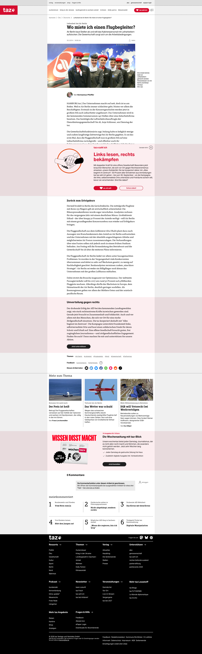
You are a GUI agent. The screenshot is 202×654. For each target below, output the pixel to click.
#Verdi (107, 356)
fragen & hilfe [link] (76, 3)
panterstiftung (135, 563)
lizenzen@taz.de (64, 640)
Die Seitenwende (109, 557)
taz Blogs (133, 588)
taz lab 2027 (107, 601)
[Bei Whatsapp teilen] (106, 368)
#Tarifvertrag (127, 356)
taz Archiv (133, 598)
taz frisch (79, 591)
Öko (59, 17)
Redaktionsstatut (118, 637)
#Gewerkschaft (116, 356)
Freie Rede (53, 601)
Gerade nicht (143, 148)
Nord (51, 570)
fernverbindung (55, 591)
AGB (133, 640)
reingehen (53, 604)
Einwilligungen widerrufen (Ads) (115, 644)
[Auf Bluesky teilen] (96, 368)
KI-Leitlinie (148, 637)
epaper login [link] (147, 3)
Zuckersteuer (81, 550)
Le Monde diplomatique (138, 594)
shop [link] (68, 3)
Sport (51, 563)
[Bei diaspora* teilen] (110, 368)
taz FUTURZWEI (135, 591)
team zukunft (81, 587)
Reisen (51, 618)
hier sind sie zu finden (91, 488)
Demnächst (107, 587)
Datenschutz (116, 640)
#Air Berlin (78, 356)
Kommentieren (81, 363)
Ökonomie (66, 17)
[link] (54, 10)
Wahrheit (52, 574)
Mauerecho (53, 597)
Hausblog (106, 553)
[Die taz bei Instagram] (151, 539)
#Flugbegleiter (98, 356)
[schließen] (151, 147)
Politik (51, 550)
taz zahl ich (133, 557)
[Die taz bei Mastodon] (141, 539)
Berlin (51, 567)
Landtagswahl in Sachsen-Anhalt (86, 558)
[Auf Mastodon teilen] (91, 368)
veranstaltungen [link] (60, 3)
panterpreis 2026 (136, 567)
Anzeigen (52, 628)
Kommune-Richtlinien (134, 637)
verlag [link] (51, 3)
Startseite (52, 17)
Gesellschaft (54, 557)
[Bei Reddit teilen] (115, 368)
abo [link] (128, 3)
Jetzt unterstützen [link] (78, 346)
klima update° (54, 594)
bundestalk (53, 587)
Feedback (80, 618)
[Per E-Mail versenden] (86, 368)
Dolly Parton (80, 567)
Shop (51, 625)
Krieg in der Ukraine (83, 553)
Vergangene (107, 597)
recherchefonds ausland (138, 560)
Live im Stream (108, 594)
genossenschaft (135, 553)
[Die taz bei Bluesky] (146, 539)
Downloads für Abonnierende (87, 628)
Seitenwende (141, 640)
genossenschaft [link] (136, 3)
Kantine (52, 621)
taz (55, 537)
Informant (107, 640)
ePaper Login (81, 624)
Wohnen (79, 563)
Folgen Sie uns (133, 538)
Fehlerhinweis (93, 363)
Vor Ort (105, 591)
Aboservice (80, 621)
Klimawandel (81, 570)
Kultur (51, 560)
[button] (152, 10)
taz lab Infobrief (82, 597)
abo (130, 550)
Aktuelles (106, 550)
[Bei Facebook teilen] (101, 368)
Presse (105, 563)
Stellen (105, 560)
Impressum (126, 640)
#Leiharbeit (88, 356)
